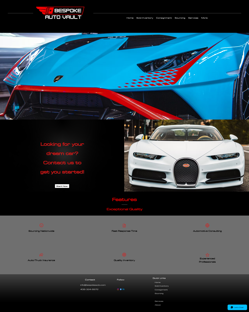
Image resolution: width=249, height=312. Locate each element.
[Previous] (11, 76)
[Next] (238, 76)
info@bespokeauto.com (93, 285)
